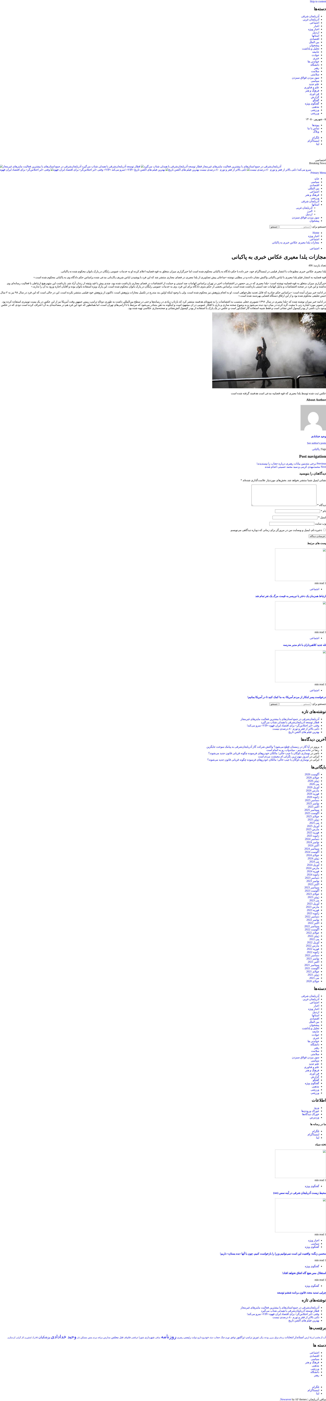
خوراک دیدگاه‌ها (310, 1114)
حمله (211, 1338)
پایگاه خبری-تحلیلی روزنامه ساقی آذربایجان (289, 152)
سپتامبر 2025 (311, 809)
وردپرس (314, 1117)
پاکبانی (316, 449)
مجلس (115, 1337)
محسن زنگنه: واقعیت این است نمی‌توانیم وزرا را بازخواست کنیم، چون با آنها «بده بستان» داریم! (273, 1253)
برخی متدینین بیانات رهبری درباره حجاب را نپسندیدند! (291, 463)
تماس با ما (313, 128)
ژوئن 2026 (313, 780)
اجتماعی (314, 22)
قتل (121, 1337)
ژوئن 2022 (313, 935)
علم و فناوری (311, 87)
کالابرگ (35, 1338)
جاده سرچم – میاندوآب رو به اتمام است (288, 750)
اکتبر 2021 (313, 961)
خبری (316, 58)
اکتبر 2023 (313, 884)
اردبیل (315, 32)
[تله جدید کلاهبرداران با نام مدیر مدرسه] (300, 629)
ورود (316, 1107)
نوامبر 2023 (312, 881)
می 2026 (314, 784)
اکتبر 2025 (313, 806)
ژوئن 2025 (313, 819)
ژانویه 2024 (313, 874)
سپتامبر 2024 (311, 848)
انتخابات (289, 1337)
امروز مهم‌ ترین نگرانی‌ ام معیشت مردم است (283, 756)
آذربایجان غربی (311, 19)
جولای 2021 (312, 971)
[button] (318, 172)
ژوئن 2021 (313, 974)
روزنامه (168, 1336)
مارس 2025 (312, 829)
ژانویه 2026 (313, 796)
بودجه (266, 1337)
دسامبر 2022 (312, 916)
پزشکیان (44, 1337)
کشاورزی (28, 1338)
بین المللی (313, 188)
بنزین (271, 1337)
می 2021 (314, 977)
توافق (233, 1337)
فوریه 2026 (313, 793)
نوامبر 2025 (312, 803)
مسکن (83, 1337)
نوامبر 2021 (312, 958)
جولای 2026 (312, 777)
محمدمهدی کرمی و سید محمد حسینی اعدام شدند (295, 466)
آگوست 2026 (312, 774)
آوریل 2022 (313, 942)
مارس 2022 (312, 945)
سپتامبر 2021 (311, 965)
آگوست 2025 (312, 813)
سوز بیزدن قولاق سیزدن (305, 77)
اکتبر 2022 (313, 923)
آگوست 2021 (312, 968)
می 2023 (314, 900)
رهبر (316, 68)
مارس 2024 (312, 868)
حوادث (315, 55)
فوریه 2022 (313, 948)
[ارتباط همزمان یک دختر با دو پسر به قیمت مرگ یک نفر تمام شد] (300, 580)
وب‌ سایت (320, 523)
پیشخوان (314, 45)
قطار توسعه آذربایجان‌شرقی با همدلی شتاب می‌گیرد (111, 166)
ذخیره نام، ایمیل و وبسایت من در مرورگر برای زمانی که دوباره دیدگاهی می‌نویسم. (276, 530)
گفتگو (316, 100)
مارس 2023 (312, 906)
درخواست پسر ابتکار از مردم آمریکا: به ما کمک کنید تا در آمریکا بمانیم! (286, 697)
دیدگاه (321, 505)
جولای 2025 (312, 816)
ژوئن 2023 (313, 897)
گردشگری (11, 1338)
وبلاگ (316, 131)
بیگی (261, 1338)
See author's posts (316, 443)
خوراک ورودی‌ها (310, 1110)
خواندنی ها (313, 61)
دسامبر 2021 (312, 955)
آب (324, 1337)
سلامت (315, 71)
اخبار (316, 25)
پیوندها (315, 125)
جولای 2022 (312, 932)
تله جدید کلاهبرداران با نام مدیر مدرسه (304, 644)
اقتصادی (314, 38)
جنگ (223, 1337)
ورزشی (315, 110)
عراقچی (134, 1337)
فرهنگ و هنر (312, 90)
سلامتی (315, 74)
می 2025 (314, 822)
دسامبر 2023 (312, 877)
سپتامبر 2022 (311, 926)
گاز (23, 1338)
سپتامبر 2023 (311, 887)
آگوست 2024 (312, 851)
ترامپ (249, 1337)
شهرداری (150, 1337)
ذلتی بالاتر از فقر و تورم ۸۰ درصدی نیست (222, 169)
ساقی (157, 1338)
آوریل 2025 (313, 826)
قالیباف (127, 1337)
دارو (200, 1337)
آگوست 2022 (312, 929)
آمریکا (312, 1338)
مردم (95, 1337)
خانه (316, 178)
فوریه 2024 (313, 871)
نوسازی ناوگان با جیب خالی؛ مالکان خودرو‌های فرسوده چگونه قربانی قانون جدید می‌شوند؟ (259, 753)
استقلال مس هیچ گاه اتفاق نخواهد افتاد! (304, 1273)
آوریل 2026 (313, 787)
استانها (315, 35)
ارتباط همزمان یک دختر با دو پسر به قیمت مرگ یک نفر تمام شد (290, 596)
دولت (194, 1337)
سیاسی (315, 80)
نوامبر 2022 (312, 919)
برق (277, 1337)
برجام (281, 1337)
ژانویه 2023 (313, 913)
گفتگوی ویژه (312, 103)
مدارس (107, 1337)
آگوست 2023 (312, 890)
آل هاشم (318, 1337)
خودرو (205, 1337)
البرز (309, 211)
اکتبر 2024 (313, 845)
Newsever (285, 1399)
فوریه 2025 (313, 832)
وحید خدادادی (318, 436)
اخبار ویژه (313, 29)
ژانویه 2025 (313, 835)
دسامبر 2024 (312, 839)
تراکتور (241, 1337)
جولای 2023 (312, 893)
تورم (227, 1337)
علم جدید (314, 84)
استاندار (299, 1337)
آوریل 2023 (313, 903)
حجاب (217, 1337)
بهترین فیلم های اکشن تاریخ (149, 169)
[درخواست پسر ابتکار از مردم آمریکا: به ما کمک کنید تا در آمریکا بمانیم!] (300, 681)
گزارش (315, 97)
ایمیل (322, 517)
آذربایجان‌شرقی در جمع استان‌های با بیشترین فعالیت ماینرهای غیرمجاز (280, 719)
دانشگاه (315, 64)
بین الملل (314, 42)
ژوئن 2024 (313, 858)
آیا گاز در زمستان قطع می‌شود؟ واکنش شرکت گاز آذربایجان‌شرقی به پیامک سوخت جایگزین (258, 746)
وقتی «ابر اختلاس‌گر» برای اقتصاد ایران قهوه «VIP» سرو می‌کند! (283, 725)
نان (78, 1337)
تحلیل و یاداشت (310, 48)
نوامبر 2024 (312, 842)
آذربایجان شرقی (310, 16)
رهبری (180, 1337)
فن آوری (314, 93)
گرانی (18, 1338)
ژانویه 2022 (313, 952)
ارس (306, 1337)
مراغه (100, 1337)
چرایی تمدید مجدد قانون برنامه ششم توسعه (301, 1292)
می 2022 (314, 939)
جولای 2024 (312, 855)
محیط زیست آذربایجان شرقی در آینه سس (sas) (299, 1192)
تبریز (256, 1337)
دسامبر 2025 (312, 800)
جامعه (315, 51)
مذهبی (315, 106)
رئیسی (187, 1337)
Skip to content (318, 1)
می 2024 (314, 861)
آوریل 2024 (313, 864)
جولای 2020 (312, 981)
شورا (141, 1337)
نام (323, 511)
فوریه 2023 (313, 910)
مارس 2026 (312, 790)
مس (90, 1337)
